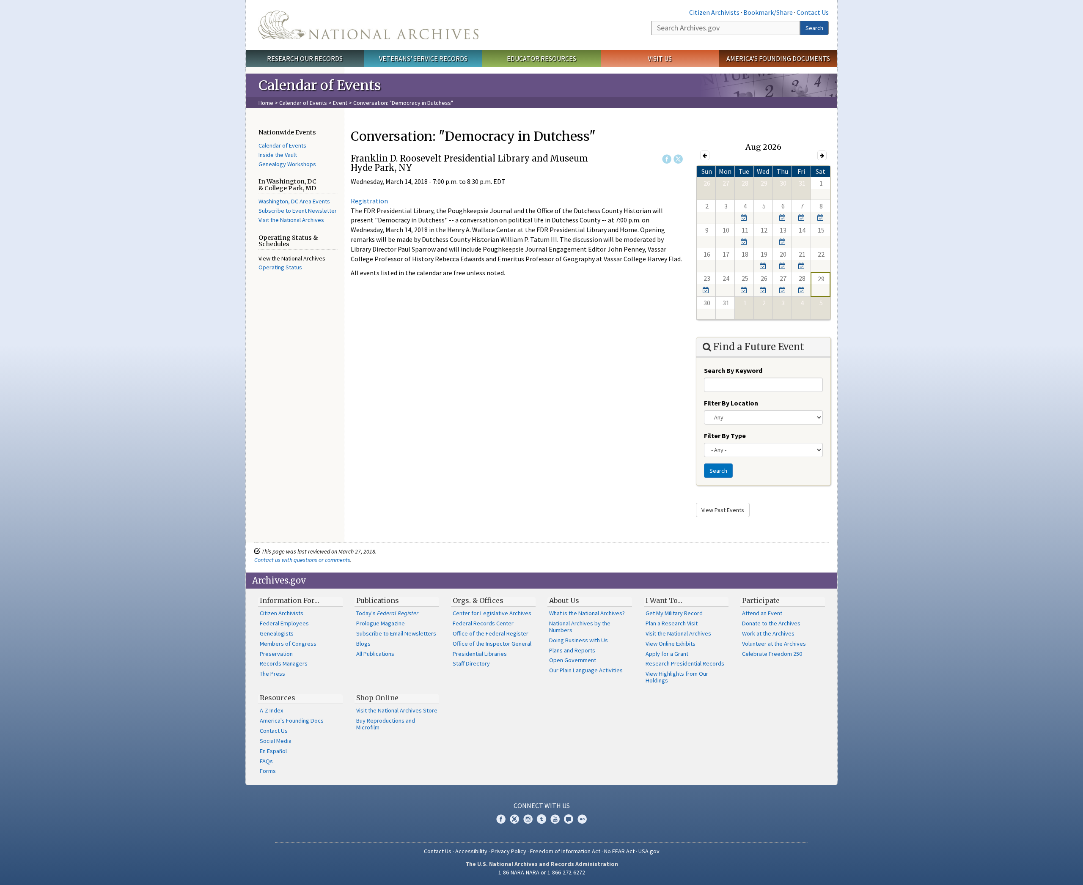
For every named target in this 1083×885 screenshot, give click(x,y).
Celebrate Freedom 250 (772, 654)
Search (814, 28)
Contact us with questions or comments (302, 560)
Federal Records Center (483, 623)
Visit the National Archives (291, 220)
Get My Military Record (674, 613)
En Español (273, 751)
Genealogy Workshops (287, 164)
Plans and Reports (572, 650)
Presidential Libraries (480, 654)
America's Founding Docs (292, 720)
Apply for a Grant (667, 654)
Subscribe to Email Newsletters (396, 633)
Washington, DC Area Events (294, 201)
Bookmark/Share (768, 12)
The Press (272, 673)
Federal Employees (284, 623)
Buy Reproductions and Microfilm (385, 724)
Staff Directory (471, 663)
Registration (369, 201)
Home (265, 103)
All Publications (375, 654)
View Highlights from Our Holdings (677, 677)
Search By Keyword (733, 370)
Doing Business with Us (578, 640)
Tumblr (541, 819)
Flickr (582, 819)
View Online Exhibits (670, 643)
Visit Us (660, 58)
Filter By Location (731, 403)
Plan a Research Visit (672, 623)
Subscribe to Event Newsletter (297, 210)
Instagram (528, 819)
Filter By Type (725, 435)
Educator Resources (541, 58)
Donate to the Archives (771, 623)
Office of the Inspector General (492, 643)
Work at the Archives (768, 633)
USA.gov (649, 851)
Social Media (275, 741)
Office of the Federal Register (490, 633)
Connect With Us (542, 805)
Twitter (678, 159)
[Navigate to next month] (822, 155)
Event (340, 103)
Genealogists (277, 633)
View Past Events (722, 510)
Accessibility (471, 851)
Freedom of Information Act (565, 851)
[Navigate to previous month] (704, 155)
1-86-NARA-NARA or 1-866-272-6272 (541, 872)
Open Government (572, 660)
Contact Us (813, 12)
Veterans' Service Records (423, 58)
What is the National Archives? (587, 613)
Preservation (276, 654)
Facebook (667, 159)
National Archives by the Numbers (579, 626)
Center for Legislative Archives (492, 613)
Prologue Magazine (380, 623)
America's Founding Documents (778, 58)
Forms (268, 771)
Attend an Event (762, 613)
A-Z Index (271, 710)
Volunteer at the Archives (774, 643)
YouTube (555, 819)
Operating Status (280, 267)
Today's (387, 613)
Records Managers (284, 663)
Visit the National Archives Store (396, 710)
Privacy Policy (508, 851)
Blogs (363, 643)
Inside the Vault (277, 155)
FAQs (266, 761)
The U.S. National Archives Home (368, 25)
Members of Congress (288, 643)
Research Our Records (305, 58)
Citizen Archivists (714, 12)
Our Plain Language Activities (586, 670)
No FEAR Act (619, 851)
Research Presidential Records (685, 663)
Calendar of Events (303, 103)
